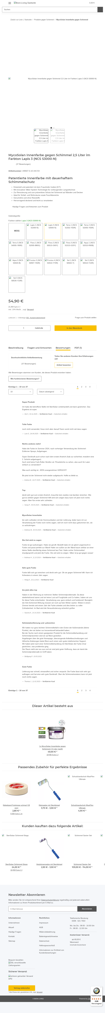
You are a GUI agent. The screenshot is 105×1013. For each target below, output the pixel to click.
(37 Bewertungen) (26, 164)
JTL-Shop (92, 1010)
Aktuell (11, 938)
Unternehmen (14, 934)
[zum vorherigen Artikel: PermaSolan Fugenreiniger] (88, 24)
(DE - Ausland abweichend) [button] (36, 318)
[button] (80, 2)
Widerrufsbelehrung (48, 943)
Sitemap (11, 952)
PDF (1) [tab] (78, 348)
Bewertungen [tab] (63, 348)
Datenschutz (44, 952)
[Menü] (100, 987)
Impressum (44, 934)
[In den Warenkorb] (10, 33)
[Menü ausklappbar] (9, 2)
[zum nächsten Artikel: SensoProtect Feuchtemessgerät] (94, 24)
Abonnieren (87, 920)
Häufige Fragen (14, 943)
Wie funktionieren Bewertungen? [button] (24, 379)
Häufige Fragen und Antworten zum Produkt (31, 207)
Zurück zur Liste (16, 19)
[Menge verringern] (11, 328)
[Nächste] (94, 387)
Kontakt (11, 947)
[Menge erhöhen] (47, 328)
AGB (41, 938)
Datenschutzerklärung (53, 911)
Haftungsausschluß (47, 956)
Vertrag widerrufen (21, 999)
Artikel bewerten (64, 365)
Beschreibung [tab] (15, 348)
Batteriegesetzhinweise (49, 947)
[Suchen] (100, 9)
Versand (31, 309)
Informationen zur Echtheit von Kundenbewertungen (50, 962)
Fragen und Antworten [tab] (39, 348)
